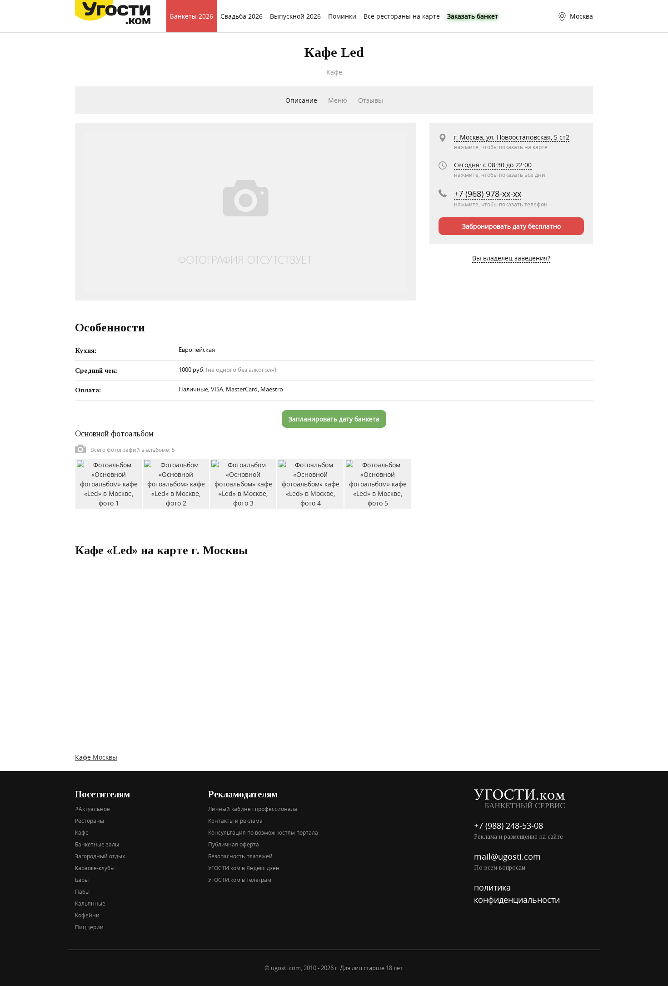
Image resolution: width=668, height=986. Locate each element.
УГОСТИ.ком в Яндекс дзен (243, 867)
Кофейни (87, 915)
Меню (337, 100)
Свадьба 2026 (241, 16)
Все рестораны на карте (402, 16)
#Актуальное (92, 808)
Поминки (342, 16)
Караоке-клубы (95, 867)
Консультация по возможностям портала (263, 832)
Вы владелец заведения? (511, 258)
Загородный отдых (100, 856)
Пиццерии (89, 927)
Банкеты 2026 (191, 16)
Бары (82, 879)
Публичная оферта (233, 844)
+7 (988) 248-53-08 (508, 825)
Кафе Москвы (96, 757)
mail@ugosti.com (507, 856)
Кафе (82, 832)
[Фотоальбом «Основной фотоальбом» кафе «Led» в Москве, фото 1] (108, 483)
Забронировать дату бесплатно (511, 226)
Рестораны (89, 820)
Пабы (82, 891)
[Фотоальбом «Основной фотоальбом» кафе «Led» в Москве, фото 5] (377, 483)
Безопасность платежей (240, 856)
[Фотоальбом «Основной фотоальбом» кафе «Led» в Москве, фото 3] (243, 483)
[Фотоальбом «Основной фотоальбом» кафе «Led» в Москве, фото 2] (176, 483)
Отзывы (370, 100)
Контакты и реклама (235, 820)
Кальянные (90, 903)
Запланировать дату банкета (334, 419)
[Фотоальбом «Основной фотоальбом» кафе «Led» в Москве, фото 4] (310, 483)
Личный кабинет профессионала (252, 808)
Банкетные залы (97, 844)
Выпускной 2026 (295, 16)
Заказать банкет (472, 16)
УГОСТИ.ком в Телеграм (239, 879)
